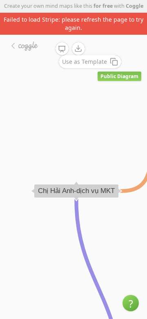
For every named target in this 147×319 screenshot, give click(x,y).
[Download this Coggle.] (78, 48)
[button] (130, 303)
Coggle (134, 5)
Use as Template (84, 61)
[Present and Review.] (62, 49)
